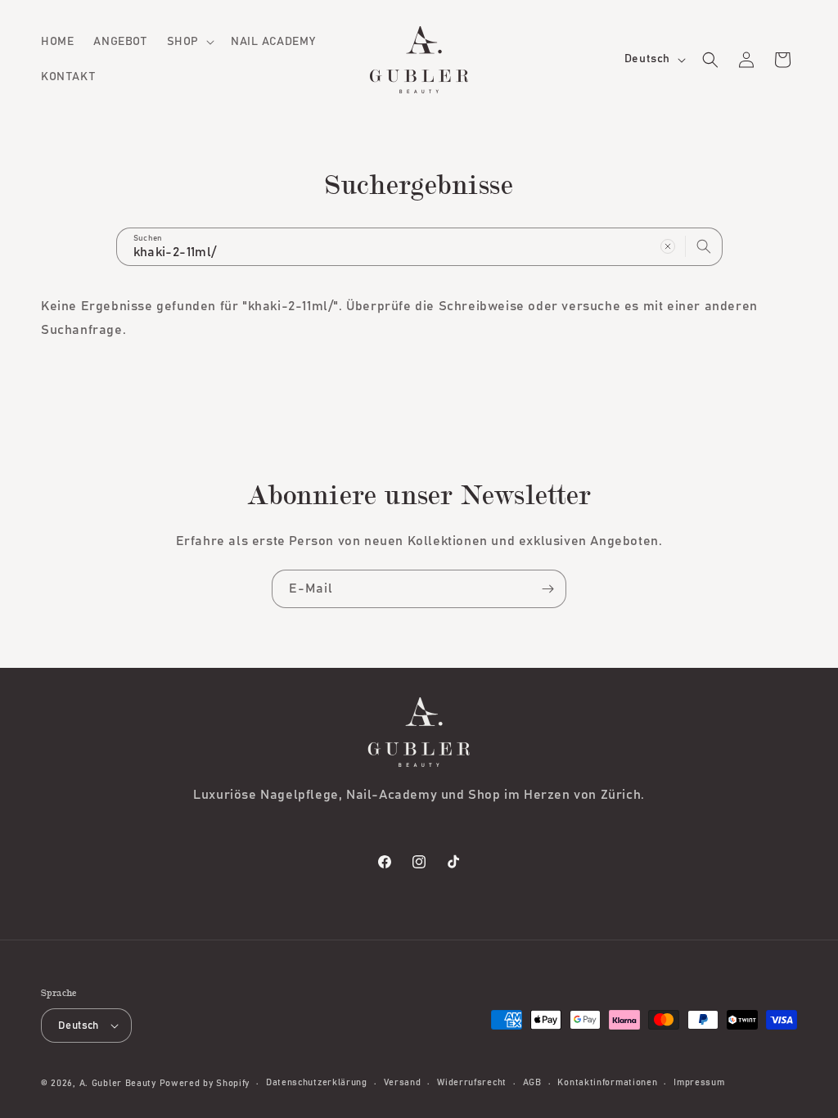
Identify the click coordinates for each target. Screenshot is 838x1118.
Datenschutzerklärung (316, 1082)
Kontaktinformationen (607, 1082)
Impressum (699, 1082)
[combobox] (419, 246)
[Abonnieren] (547, 589)
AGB (532, 1082)
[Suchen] (704, 246)
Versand (402, 1082)
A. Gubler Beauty (117, 1083)
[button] (189, 42)
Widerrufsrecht (472, 1082)
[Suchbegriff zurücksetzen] (668, 246)
